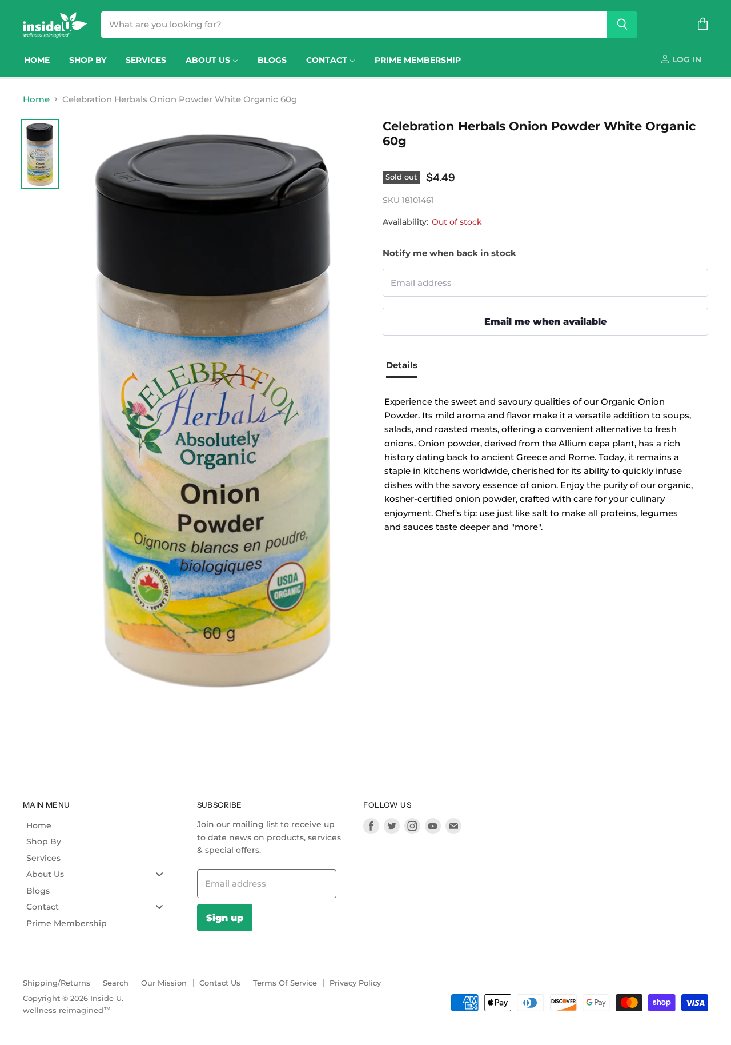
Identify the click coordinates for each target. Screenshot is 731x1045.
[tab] (406, 366)
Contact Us (219, 982)
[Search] (622, 24)
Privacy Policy (355, 982)
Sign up (224, 917)
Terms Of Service (285, 982)
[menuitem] (36, 60)
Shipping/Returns (56, 982)
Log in (685, 59)
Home (36, 99)
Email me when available (545, 321)
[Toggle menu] (159, 874)
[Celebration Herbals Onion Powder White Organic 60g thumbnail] (40, 154)
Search (115, 982)
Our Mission (164, 982)
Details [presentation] (401, 365)
